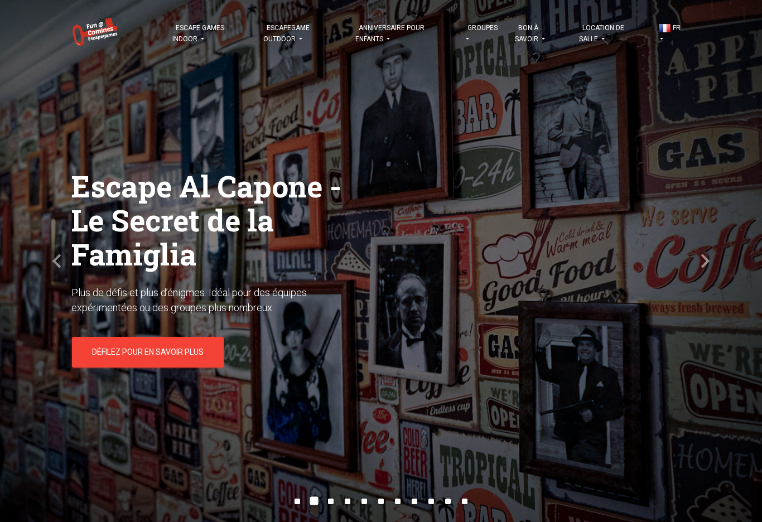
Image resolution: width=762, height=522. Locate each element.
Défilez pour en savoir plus (148, 325)
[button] (57, 261)
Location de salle (601, 33)
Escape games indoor (198, 33)
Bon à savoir (527, 33)
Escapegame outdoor (286, 33)
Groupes (482, 28)
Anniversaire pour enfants (390, 33)
